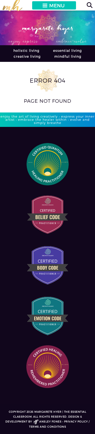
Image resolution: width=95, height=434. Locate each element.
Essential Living (67, 50)
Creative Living (27, 56)
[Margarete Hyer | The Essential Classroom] (12, 7)
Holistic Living (26, 50)
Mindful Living (67, 56)
